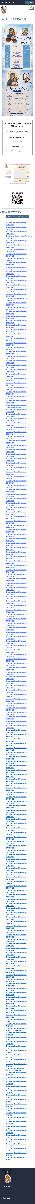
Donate (29, 2)
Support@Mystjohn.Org (17, 137)
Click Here (17, 126)
